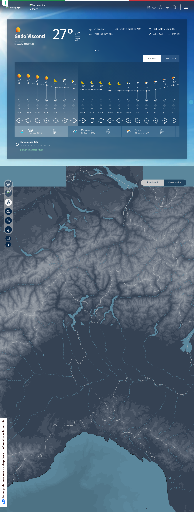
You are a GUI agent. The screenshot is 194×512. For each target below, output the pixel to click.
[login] (154, 7)
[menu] (184, 7)
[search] (174, 7)
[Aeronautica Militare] (41, 7)
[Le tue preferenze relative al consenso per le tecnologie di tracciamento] (5, 3)
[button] (95, 50)
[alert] (167, 7)
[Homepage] (13, 7)
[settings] (160, 7)
